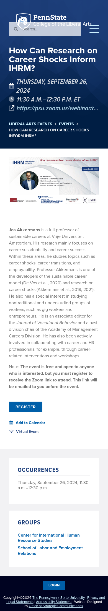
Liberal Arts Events (30, 124)
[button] (94, 29)
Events (66, 124)
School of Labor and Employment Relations (50, 550)
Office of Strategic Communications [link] (56, 606)
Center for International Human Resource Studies (49, 538)
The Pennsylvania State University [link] (58, 597)
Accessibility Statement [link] (54, 601)
